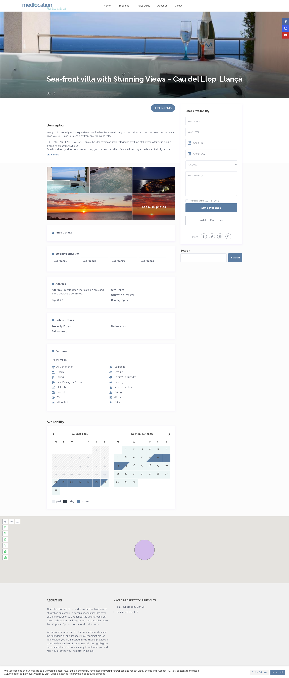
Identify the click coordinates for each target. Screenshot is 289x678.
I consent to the (204, 200)
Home (107, 5)
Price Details (64, 232)
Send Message (211, 207)
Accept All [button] (277, 672)
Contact (179, 5)
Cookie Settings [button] (259, 672)
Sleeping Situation (67, 253)
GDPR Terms (212, 200)
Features (61, 351)
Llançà (51, 93)
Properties (123, 5)
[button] (144, 550)
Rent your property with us (130, 606)
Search (185, 250)
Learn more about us (127, 612)
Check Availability (163, 108)
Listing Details (65, 320)
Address (61, 283)
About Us (162, 5)
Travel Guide (143, 5)
